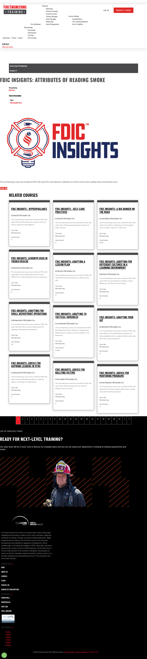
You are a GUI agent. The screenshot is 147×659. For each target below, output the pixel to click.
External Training (52, 11)
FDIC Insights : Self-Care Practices (70, 210)
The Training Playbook (80, 22)
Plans (3, 580)
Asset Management (52, 24)
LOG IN (106, 10)
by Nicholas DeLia (16, 320)
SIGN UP (3, 188)
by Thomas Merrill (16, 372)
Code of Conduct (82, 652)
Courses (4, 576)
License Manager (52, 16)
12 (70, 419)
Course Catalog (74, 16)
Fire (20, 103)
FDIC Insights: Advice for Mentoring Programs (114, 374)
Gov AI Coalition (77, 24)
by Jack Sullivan (104, 218)
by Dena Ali (14, 215)
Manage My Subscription (10, 589)
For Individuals (36, 24)
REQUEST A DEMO (123, 10)
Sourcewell (31, 30)
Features (45, 6)
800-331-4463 (7, 47)
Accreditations (77, 19)
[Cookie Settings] (4, 655)
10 (60, 419)
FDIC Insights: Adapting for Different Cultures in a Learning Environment (115, 264)
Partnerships (28, 27)
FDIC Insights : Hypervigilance (29, 208)
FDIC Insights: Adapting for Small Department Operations (29, 312)
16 (92, 419)
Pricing (14, 38)
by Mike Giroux (15, 268)
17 (98, 419)
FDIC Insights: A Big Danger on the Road (117, 210)
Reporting (49, 9)
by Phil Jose (59, 271)
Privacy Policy (69, 652)
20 (114, 419)
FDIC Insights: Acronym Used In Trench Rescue (29, 259)
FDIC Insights (14, 103)
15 (87, 419)
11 (65, 419)
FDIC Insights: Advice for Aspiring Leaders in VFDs (26, 364)
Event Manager (51, 19)
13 (76, 419)
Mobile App (49, 22)
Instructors (6, 38)
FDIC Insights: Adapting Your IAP (116, 318)
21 (119, 419)
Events (20, 38)
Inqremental (32, 33)
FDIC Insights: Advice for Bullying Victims (70, 371)
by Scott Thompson (105, 382)
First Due (31, 35)
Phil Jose (12, 90)
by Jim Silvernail (60, 323)
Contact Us (5, 585)
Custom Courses (51, 14)
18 (103, 419)
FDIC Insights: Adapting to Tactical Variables (71, 315)
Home (3, 567)
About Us (4, 572)
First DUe (4, 606)
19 (109, 419)
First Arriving (32, 38)
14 (81, 419)
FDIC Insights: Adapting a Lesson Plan (70, 263)
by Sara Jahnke (60, 379)
